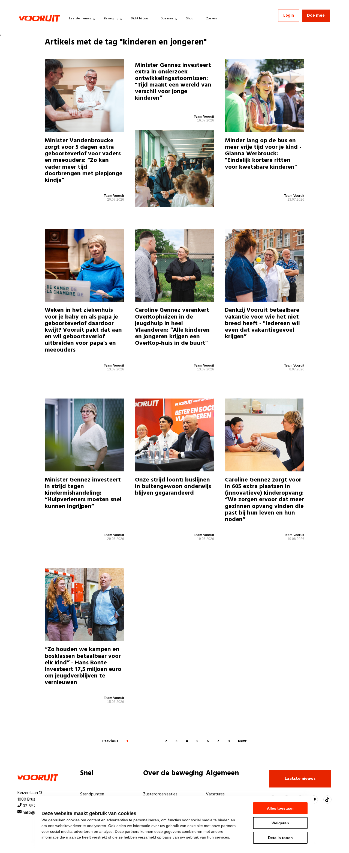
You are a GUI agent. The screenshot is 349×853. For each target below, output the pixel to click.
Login (288, 15)
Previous (110, 741)
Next (242, 741)
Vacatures (215, 794)
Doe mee (167, 18)
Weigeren (280, 823)
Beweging (111, 18)
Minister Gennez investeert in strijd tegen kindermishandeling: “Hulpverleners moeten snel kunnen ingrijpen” (83, 493)
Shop (190, 18)
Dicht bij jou (139, 18)
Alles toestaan (280, 808)
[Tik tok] (327, 799)
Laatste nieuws (80, 18)
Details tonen (280, 838)
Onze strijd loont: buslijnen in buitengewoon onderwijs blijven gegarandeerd (173, 486)
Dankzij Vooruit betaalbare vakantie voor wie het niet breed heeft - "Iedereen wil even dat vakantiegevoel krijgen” (262, 323)
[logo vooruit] (39, 18)
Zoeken (211, 18)
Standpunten (92, 794)
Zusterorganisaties (160, 794)
